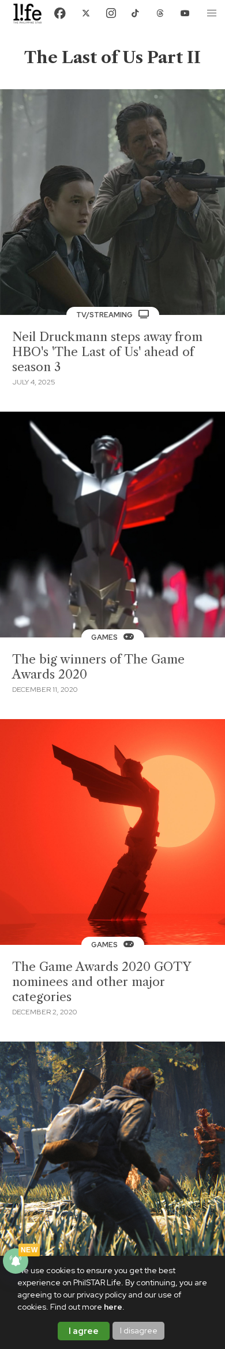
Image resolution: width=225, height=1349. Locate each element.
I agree (84, 1331)
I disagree (139, 1330)
